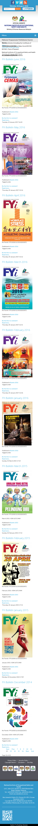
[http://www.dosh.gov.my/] (27, 768)
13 (11, 751)
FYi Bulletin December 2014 (17, 682)
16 (23, 751)
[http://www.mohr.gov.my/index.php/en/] (21, 768)
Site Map (30, 762)
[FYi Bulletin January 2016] (17, 423)
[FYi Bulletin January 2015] (17, 635)
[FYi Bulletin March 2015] (17, 491)
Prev (13, 749)
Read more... (6, 120)
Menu (4, 35)
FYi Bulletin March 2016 (14, 262)
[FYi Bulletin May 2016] (17, 152)
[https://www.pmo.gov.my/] (10, 768)
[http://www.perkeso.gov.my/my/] (33, 768)
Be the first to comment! (10, 118)
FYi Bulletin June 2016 (13, 59)
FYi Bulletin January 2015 (15, 610)
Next (27, 751)
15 (19, 751)
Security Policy (23, 760)
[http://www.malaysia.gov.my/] (5, 768)
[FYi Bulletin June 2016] (17, 84)
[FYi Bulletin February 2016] (17, 355)
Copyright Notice (10, 762)
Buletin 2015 (14, 522)
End (32, 751)
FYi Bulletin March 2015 (14, 466)
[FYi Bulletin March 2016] (17, 287)
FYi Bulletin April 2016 (13, 195)
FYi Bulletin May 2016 (13, 127)
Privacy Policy (12, 760)
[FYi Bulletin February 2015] (17, 563)
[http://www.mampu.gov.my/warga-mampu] (19, 773)
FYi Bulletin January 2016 (15, 398)
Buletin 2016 (14, 112)
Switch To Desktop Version (19, 825)
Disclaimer (21, 762)
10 (27, 749)
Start (7, 749)
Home (4, 45)
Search (18, 9)
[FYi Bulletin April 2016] (17, 220)
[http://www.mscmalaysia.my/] (16, 768)
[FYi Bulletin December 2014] (17, 707)
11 (31, 749)
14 (15, 751)
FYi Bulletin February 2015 (16, 538)
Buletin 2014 (14, 739)
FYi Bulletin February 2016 (16, 330)
